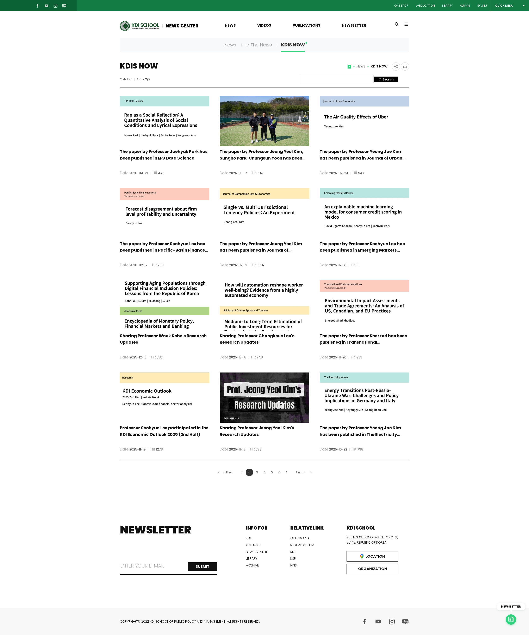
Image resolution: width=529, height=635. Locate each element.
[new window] (364, 621)
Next (299, 472)
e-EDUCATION (425, 6)
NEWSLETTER (354, 25)
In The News (258, 45)
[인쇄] (405, 66)
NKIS (293, 565)
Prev (229, 472)
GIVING (482, 6)
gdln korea (300, 538)
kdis (249, 538)
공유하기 (396, 66)
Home (349, 68)
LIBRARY (447, 6)
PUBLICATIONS (306, 25)
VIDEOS (264, 25)
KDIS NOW (293, 45)
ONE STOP (401, 6)
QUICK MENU (504, 6)
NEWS (230, 25)
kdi (292, 551)
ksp (293, 558)
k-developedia (302, 545)
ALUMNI (465, 6)
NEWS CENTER (182, 26)
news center (256, 551)
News (230, 45)
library (251, 558)
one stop (253, 545)
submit (202, 566)
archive (252, 565)
